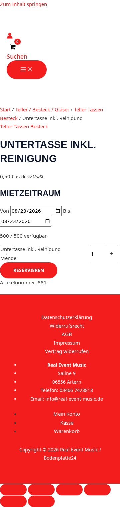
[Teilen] (69, 489)
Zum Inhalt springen (23, 4)
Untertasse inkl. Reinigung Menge (30, 253)
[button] (17, 56)
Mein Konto (66, 413)
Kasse (66, 422)
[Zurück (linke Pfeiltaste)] (13, 501)
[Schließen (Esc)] (97, 489)
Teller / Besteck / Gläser (42, 109)
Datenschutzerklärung (66, 317)
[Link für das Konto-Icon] (10, 37)
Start (5, 109)
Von (4, 210)
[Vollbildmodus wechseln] (41, 489)
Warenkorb (67, 431)
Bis (66, 210)
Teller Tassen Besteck (24, 126)
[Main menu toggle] (27, 69)
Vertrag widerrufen (67, 351)
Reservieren (28, 270)
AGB (67, 334)
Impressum (67, 342)
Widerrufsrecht (67, 325)
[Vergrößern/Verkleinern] (13, 489)
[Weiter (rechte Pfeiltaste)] (41, 501)
